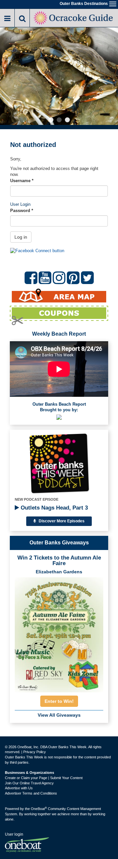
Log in (20, 237)
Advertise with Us (19, 788)
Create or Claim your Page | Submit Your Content (44, 778)
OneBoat (39, 809)
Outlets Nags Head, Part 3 (53, 508)
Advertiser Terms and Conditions (31, 793)
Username (21, 180)
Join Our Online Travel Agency (29, 783)
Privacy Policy (34, 752)
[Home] (74, 17)
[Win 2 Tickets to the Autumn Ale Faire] (59, 632)
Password (21, 210)
